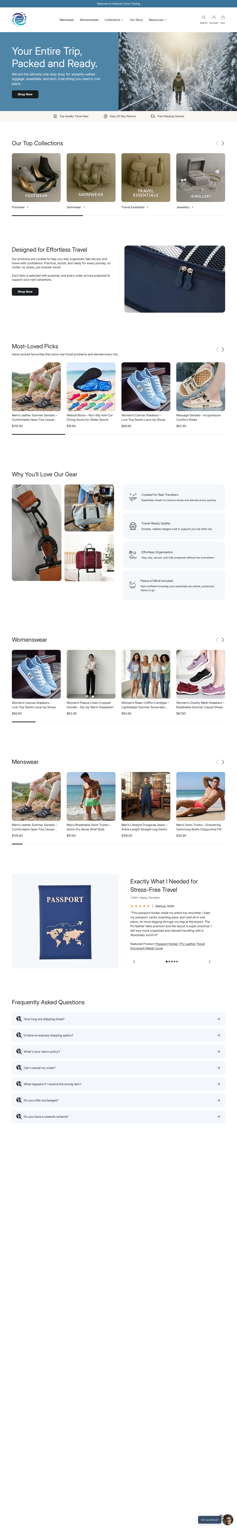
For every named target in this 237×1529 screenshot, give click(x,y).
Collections (112, 20)
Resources (156, 20)
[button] (223, 143)
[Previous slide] (134, 961)
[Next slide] (209, 961)
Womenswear (89, 20)
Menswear (67, 20)
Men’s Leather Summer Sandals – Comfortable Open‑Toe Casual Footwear (34, 419)
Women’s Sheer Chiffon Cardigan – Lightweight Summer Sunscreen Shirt (145, 707)
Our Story (136, 20)
